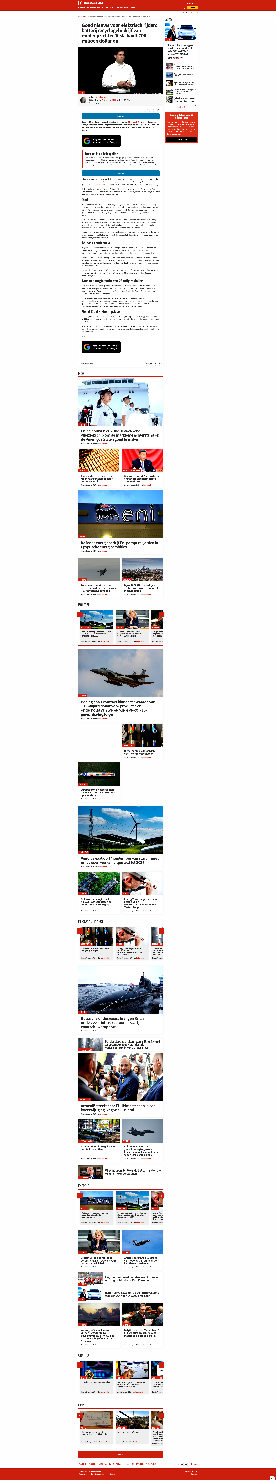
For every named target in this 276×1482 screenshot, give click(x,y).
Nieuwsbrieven (102, 1464)
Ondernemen (91, 7)
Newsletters (193, 13)
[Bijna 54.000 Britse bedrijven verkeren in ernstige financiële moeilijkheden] (142, 559)
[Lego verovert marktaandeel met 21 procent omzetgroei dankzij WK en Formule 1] (90, 1273)
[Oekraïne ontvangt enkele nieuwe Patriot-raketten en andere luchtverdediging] (99, 873)
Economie (81, 7)
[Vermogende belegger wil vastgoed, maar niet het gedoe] (96, 1412)
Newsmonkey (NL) (86, 1474)
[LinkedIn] (186, 1464)
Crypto (134, 7)
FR (196, 3)
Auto (81, 93)
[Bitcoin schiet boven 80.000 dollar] (96, 1362)
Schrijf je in (182, 139)
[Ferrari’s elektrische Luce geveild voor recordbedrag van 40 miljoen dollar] (169, 89)
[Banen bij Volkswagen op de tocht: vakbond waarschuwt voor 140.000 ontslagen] (90, 1289)
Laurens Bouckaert (101, 97)
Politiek (100, 7)
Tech (106, 7)
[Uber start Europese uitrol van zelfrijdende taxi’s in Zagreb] (169, 81)
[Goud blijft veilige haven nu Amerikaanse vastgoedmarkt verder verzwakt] (99, 450)
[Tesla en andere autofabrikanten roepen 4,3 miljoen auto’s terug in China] (169, 64)
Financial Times (102, 184)
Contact (194, 1474)
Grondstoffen (128, 745)
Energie (112, 7)
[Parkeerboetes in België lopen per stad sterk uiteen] (99, 1120)
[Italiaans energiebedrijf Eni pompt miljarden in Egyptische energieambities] (120, 491)
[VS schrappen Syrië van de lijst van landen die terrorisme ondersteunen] (90, 1166)
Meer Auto (187, 106)
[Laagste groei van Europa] (132, 1412)
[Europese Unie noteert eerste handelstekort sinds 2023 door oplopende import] (99, 763)
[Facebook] (178, 1464)
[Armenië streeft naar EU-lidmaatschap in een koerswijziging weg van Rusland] (120, 1054)
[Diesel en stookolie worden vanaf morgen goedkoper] (142, 725)
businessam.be (104, 443)
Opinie (185, 13)
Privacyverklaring (152, 1464)
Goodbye (113, 1474)
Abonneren (192, 7)
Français (194, 1464)
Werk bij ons (120, 1464)
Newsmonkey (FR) (101, 1474)
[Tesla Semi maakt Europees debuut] (169, 73)
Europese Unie (85, 1099)
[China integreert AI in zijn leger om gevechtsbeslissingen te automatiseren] (142, 450)
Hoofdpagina (82, 16)
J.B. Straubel (133, 122)
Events (111, 1464)
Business (83, 579)
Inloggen (190, 3)
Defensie (82, 424)
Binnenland (84, 852)
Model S (139, 326)
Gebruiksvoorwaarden (135, 1464)
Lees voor (121, 116)
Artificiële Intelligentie (131, 470)
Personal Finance (123, 7)
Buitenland (127, 579)
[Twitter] (182, 1464)
